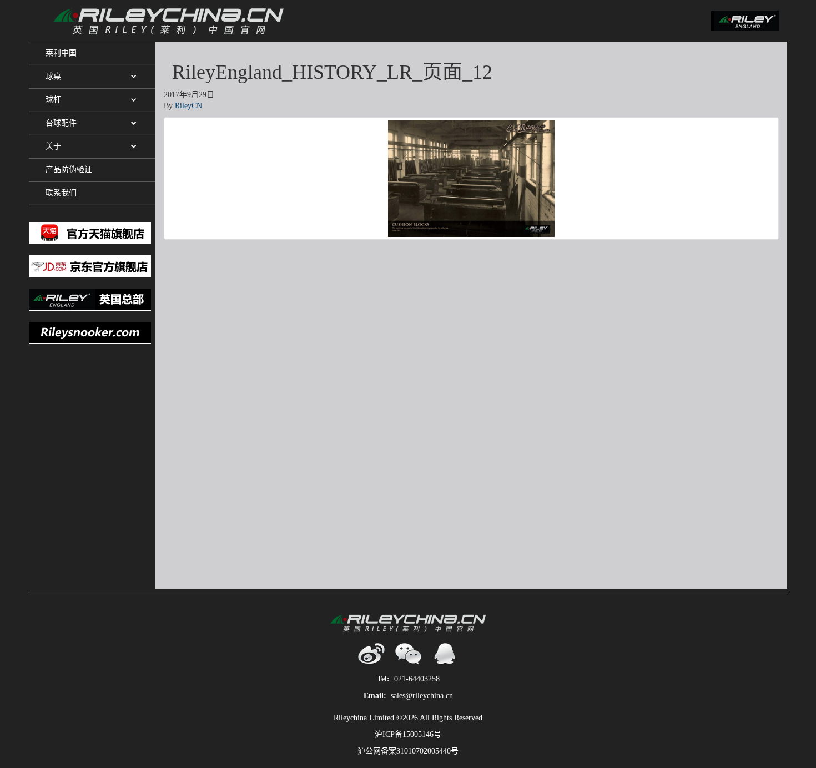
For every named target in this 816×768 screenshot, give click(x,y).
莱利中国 (61, 53)
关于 (53, 146)
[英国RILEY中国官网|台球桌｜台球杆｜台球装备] (222, 21)
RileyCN (188, 106)
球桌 (53, 76)
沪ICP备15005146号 (408, 734)
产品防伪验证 (69, 169)
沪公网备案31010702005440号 (408, 751)
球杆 (53, 99)
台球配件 (61, 123)
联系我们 (61, 193)
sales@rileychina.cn (422, 695)
